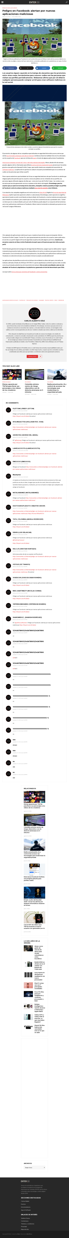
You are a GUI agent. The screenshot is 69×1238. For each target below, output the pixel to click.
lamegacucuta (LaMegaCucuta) (26, 448)
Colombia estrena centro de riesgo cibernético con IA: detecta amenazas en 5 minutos (34, 388)
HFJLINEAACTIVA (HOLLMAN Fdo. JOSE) (28, 422)
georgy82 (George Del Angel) (25, 435)
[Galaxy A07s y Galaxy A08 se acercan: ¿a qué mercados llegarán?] (28, 1017)
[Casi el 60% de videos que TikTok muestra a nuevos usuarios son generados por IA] (34, 917)
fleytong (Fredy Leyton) (23, 408)
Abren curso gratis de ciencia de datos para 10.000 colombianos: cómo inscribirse (39, 952)
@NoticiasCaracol (18, 540)
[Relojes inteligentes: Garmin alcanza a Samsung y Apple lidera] (28, 1006)
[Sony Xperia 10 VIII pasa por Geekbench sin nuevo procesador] (28, 975)
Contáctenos (24, 1221)
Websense (61, 300)
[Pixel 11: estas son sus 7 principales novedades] (28, 985)
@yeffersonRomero (21, 622)
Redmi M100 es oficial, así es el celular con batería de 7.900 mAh (39, 965)
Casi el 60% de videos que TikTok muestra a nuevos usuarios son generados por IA (34, 926)
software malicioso (8, 169)
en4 (14, 657)
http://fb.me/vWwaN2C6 (36, 513)
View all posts (32, 356)
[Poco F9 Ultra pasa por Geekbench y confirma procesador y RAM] (28, 994)
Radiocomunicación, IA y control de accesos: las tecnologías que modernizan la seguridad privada (56, 388)
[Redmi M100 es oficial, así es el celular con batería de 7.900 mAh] (28, 964)
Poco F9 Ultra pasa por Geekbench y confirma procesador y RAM (39, 996)
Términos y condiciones (27, 1224)
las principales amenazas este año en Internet (20, 156)
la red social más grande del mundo (41, 165)
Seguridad (14, 8)
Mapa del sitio (25, 1229)
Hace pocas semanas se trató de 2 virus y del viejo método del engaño (23, 162)
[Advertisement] (34, 1098)
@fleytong (18, 440)
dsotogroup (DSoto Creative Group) (29, 506)
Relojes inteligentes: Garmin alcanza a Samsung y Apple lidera (39, 1007)
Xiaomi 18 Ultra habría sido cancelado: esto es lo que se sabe (39, 1029)
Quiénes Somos (25, 1218)
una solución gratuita (41, 188)
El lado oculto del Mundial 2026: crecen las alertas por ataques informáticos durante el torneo (34, 902)
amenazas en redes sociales (10, 300)
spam (34, 158)
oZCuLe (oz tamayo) (21, 564)
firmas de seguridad (32, 300)
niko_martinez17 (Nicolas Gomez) (27, 591)
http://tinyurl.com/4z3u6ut (21, 416)
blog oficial (42, 192)
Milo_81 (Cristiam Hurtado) (24, 549)
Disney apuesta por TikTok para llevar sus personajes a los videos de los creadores (11, 387)
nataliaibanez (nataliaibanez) (26, 493)
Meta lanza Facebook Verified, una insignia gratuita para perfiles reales (34, 878)
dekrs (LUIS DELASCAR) (22, 532)
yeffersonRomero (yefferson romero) (29, 604)
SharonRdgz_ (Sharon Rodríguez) (27, 617)
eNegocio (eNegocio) (21, 461)
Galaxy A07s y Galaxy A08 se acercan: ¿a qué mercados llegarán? (39, 1018)
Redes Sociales (6, 8)
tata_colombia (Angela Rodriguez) (28, 519)
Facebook (17, 158)
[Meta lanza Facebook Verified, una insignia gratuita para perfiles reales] (34, 870)
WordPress (29, 1234)
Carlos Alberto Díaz (16, 16)
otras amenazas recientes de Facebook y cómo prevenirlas (29, 272)
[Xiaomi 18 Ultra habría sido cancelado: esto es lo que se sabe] (28, 1027)
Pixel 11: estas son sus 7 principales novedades (39, 985)
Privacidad (24, 1226)
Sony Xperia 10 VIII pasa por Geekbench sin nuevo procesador (39, 976)
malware (41, 300)
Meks (18, 1234)
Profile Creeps (49, 300)
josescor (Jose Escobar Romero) (27, 577)
